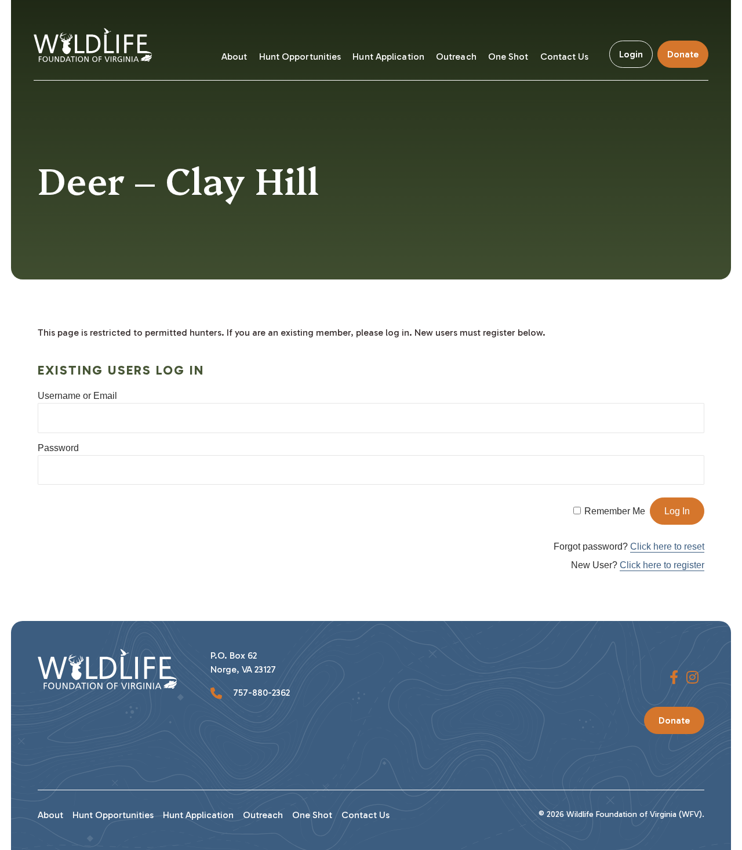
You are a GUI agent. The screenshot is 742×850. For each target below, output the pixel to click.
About (234, 56)
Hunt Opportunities (300, 56)
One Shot (508, 56)
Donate (683, 54)
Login (631, 54)
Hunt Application (388, 56)
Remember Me (614, 511)
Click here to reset (667, 546)
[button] (674, 677)
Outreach (456, 56)
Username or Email (77, 396)
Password (58, 448)
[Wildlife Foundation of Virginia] (97, 40)
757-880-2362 (260, 692)
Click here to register (662, 565)
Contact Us (564, 56)
